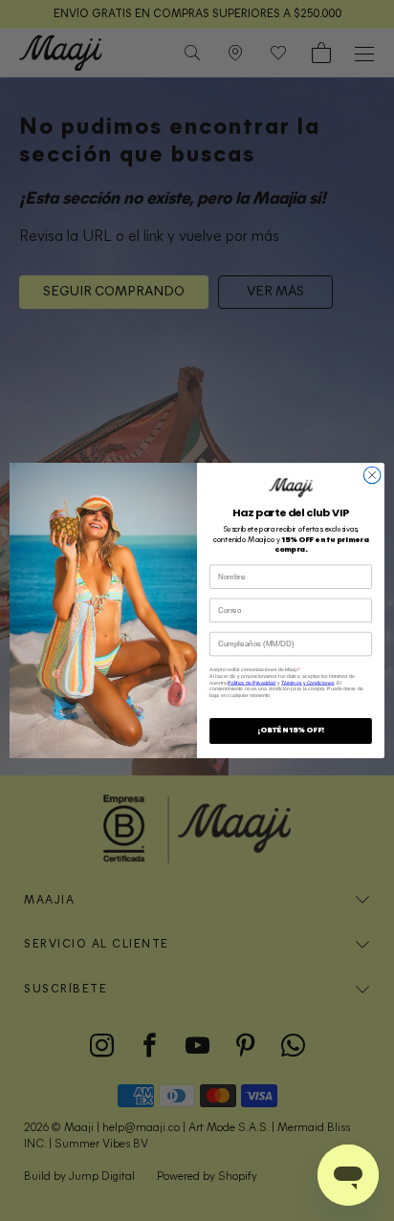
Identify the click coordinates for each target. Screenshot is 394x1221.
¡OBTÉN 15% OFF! (290, 730)
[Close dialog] (372, 475)
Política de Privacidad (251, 683)
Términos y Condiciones (307, 683)
